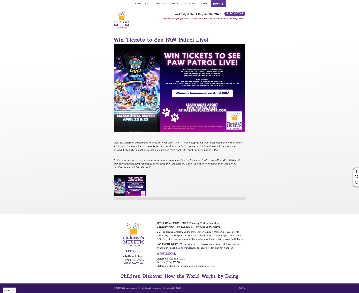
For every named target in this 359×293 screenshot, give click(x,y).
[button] (148, 3)
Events (174, 3)
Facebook (174, 247)
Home (138, 3)
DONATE (218, 3)
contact (204, 3)
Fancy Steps (188, 3)
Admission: (166, 254)
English (7, 290)
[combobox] (9, 290)
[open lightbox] (130, 185)
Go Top (242, 288)
